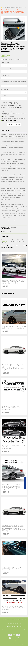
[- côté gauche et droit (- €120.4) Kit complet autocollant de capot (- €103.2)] (14, 92)
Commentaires (6, 630)
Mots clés (23, 630)
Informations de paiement (19, 619)
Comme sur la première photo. (11, 59)
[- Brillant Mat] (14, 78)
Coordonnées (5, 619)
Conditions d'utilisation (12, 626)
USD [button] (10, 634)
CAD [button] (18, 634)
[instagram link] (18, 638)
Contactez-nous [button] (25, 483)
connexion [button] (4, 241)
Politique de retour (7, 232)
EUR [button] (14, 634)
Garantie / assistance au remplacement (8, 227)
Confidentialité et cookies (14, 623)
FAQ (21, 626)
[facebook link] (10, 638)
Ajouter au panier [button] (14, 124)
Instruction (15, 630)
